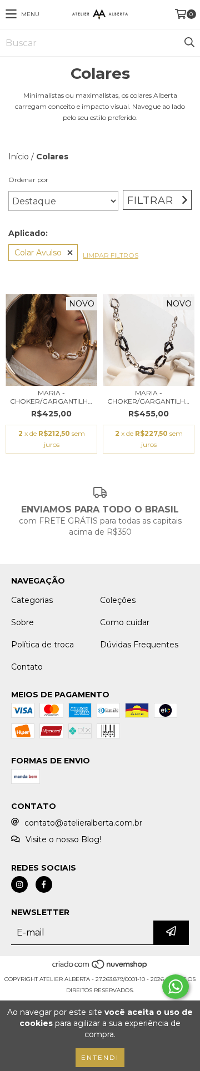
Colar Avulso (38, 253)
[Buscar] (189, 43)
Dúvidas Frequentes (139, 645)
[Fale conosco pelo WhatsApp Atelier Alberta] (175, 986)
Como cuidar (124, 622)
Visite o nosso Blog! (63, 839)
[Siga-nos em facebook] (44, 884)
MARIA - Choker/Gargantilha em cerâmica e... (51, 397)
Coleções (118, 600)
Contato (27, 667)
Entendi (100, 1057)
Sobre (22, 622)
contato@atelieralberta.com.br (83, 823)
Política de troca (42, 645)
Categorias (32, 600)
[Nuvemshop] (100, 968)
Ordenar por (28, 179)
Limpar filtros (110, 255)
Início (18, 157)
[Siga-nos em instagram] (19, 884)
